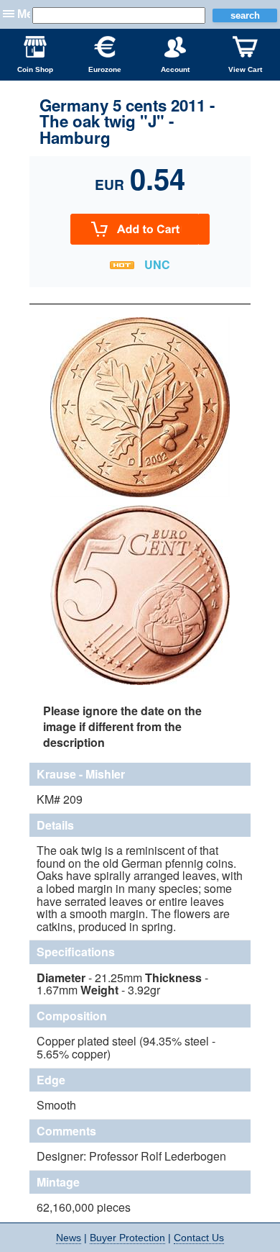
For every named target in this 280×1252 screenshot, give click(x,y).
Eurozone (104, 69)
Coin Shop (35, 69)
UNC (157, 264)
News (68, 1237)
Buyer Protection (127, 1237)
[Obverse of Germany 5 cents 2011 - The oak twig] (140, 495)
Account (175, 69)
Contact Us (199, 1237)
